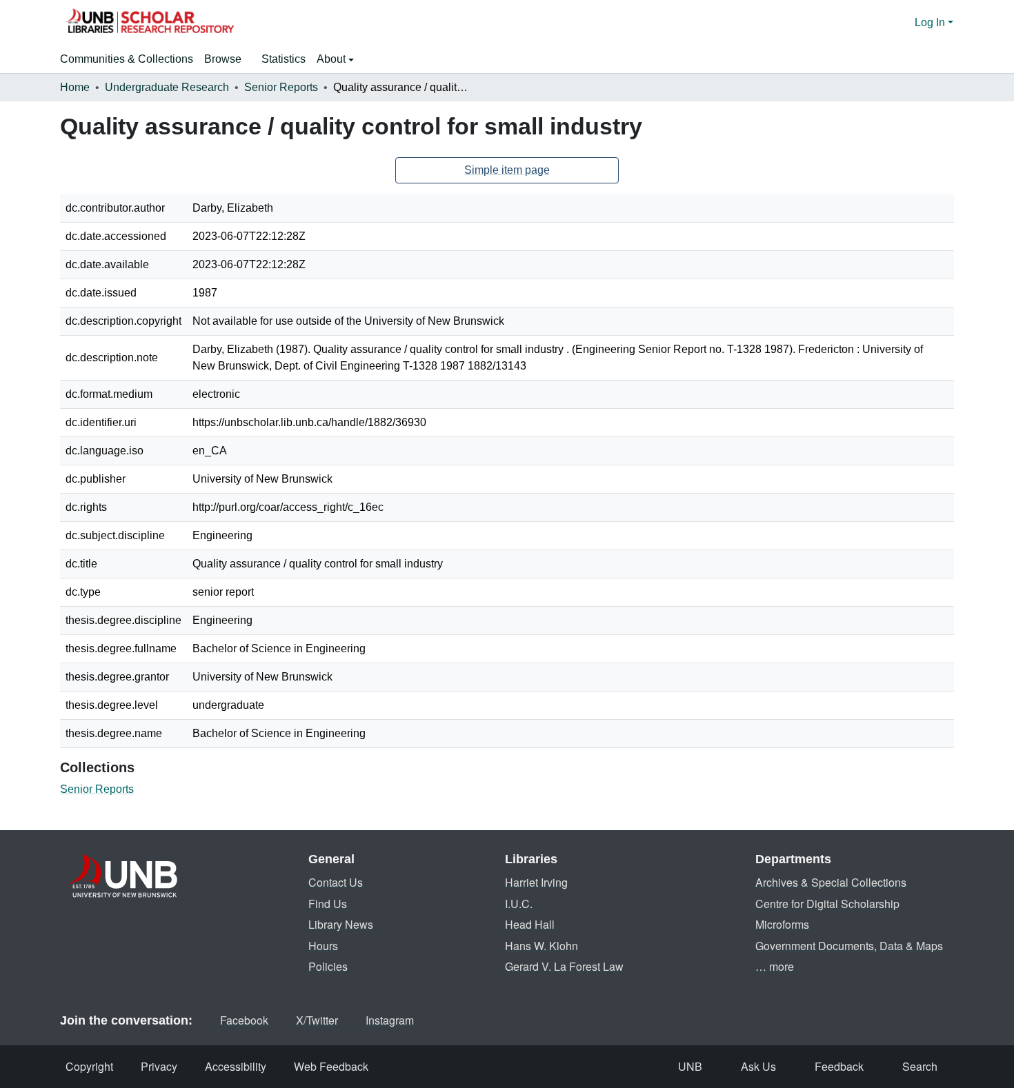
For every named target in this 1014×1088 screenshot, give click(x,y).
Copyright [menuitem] (89, 1066)
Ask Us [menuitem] (758, 1066)
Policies (328, 966)
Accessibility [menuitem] (235, 1066)
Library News (340, 924)
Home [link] (75, 87)
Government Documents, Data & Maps (849, 946)
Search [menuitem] (919, 1066)
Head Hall (530, 924)
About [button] (332, 59)
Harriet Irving (536, 882)
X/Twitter (317, 1020)
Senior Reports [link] (281, 87)
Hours (323, 946)
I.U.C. (519, 903)
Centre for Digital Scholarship (827, 903)
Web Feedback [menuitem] (331, 1066)
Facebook (244, 1020)
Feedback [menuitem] (839, 1066)
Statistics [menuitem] (283, 59)
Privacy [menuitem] (159, 1066)
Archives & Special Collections (830, 882)
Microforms (782, 924)
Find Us (327, 903)
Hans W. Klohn (541, 946)
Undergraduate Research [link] (167, 87)
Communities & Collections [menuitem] (126, 59)
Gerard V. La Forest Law (564, 966)
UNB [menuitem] (690, 1066)
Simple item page (507, 170)
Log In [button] (931, 22)
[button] (149, 23)
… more (774, 966)
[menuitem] (227, 59)
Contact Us (335, 882)
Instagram (390, 1020)
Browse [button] (222, 59)
